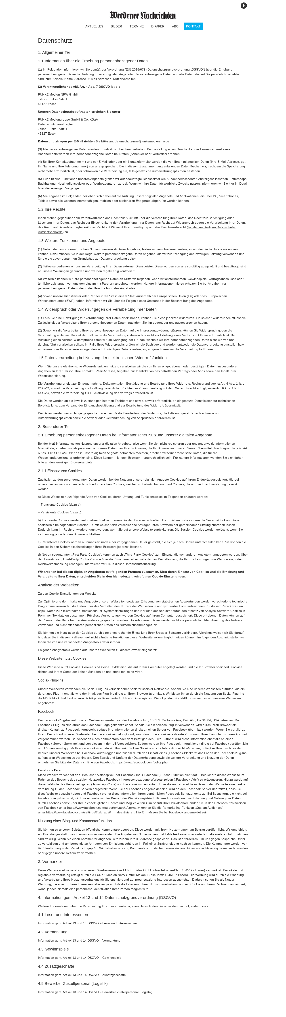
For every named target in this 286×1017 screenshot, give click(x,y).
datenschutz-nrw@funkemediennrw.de (142, 141)
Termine (137, 26)
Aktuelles (94, 26)
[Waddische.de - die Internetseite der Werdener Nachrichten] (143, 18)
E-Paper (157, 26)
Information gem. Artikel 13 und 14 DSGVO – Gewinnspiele (79, 957)
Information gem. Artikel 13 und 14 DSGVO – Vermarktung (79, 940)
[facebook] (243, 5)
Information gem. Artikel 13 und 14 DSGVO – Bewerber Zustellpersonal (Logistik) (95, 992)
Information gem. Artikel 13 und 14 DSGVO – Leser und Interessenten (87, 923)
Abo (175, 26)
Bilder (116, 26)
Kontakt (193, 26)
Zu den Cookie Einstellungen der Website (67, 593)
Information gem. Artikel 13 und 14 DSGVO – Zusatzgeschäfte (82, 975)
